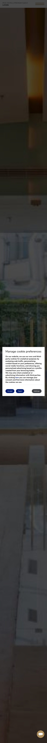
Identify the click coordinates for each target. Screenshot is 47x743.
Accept (9, 391)
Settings (37, 391)
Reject (20, 391)
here (17, 377)
